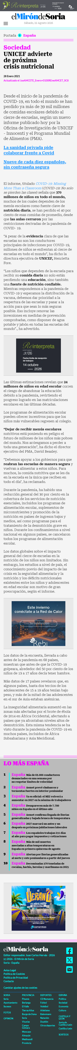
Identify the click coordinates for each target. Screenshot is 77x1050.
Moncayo (26, 1031)
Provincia (28, 995)
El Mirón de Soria (38, 17)
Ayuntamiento (10, 1002)
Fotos (7, 1012)
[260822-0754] (38, 5)
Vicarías (26, 1021)
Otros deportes (47, 1025)
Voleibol (44, 1006)
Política (62, 999)
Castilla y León (64, 1017)
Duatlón (44, 1021)
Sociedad (17, 47)
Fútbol (43, 1002)
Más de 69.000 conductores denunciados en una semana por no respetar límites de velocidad (36, 778)
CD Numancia (46, 999)
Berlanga (26, 1002)
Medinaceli (27, 1039)
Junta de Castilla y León (65, 1023)
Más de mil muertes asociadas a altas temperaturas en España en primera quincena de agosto (36, 845)
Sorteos (63, 1034)
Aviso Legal (10, 970)
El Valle (25, 1006)
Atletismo (45, 1010)
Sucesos (7, 1006)
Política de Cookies (14, 973)
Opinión (8, 1018)
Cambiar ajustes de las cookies (20, 987)
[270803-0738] (38, 908)
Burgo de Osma (29, 1014)
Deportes (45, 995)
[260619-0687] (38, 355)
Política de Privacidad (16, 977)
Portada (10, 35)
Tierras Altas (28, 1010)
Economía (63, 1006)
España (29, 35)
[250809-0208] (38, 623)
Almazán (26, 1035)
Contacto (9, 981)
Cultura (62, 1010)
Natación (44, 1018)
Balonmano (45, 1014)
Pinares (25, 999)
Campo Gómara (26, 1026)
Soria (7, 995)
